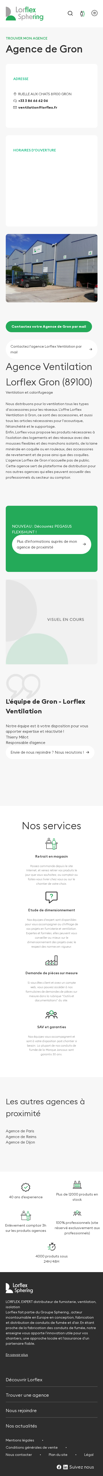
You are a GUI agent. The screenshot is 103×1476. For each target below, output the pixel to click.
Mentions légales (20, 1440)
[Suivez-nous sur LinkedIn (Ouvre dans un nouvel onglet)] (65, 1467)
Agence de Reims (22, 1136)
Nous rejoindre (21, 1410)
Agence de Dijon (20, 1142)
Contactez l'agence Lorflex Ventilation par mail (46, 349)
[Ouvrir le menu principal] (95, 13)
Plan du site (58, 1454)
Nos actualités (21, 1425)
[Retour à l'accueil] (24, 14)
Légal (89, 1454)
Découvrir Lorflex (24, 1379)
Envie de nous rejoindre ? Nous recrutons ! (47, 752)
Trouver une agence (27, 1394)
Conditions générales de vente (32, 1447)
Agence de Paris (20, 1131)
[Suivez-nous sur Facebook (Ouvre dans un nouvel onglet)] (59, 1467)
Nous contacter (19, 1454)
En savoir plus (17, 1354)
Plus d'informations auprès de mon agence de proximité (47, 544)
